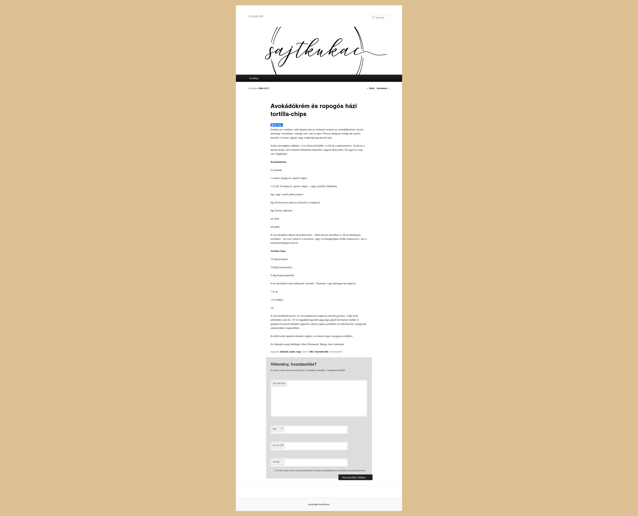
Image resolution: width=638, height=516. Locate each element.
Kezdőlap (253, 78)
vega (298, 351)
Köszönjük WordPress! (319, 504)
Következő (383, 88)
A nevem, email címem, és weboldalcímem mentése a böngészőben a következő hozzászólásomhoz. (320, 470)
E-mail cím (278, 445)
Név (278, 428)
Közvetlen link (322, 351)
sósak (292, 351)
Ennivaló (284, 351)
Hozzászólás (279, 383)
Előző (370, 88)
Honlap (276, 461)
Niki (311, 351)
